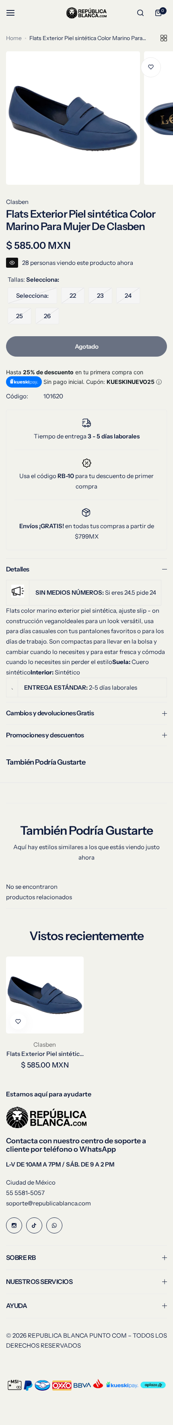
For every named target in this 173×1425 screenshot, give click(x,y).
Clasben (17, 202)
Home (14, 38)
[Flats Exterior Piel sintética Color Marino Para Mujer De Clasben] (45, 995)
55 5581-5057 (25, 1193)
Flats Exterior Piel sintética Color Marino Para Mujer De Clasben (44, 1054)
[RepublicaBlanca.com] (86, 12)
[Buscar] (140, 13)
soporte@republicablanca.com (48, 1203)
